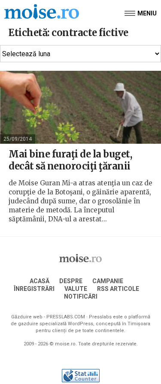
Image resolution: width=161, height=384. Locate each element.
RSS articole (118, 288)
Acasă (39, 281)
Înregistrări (34, 288)
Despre (70, 281)
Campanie (107, 281)
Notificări (80, 296)
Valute (75, 288)
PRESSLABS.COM (65, 317)
